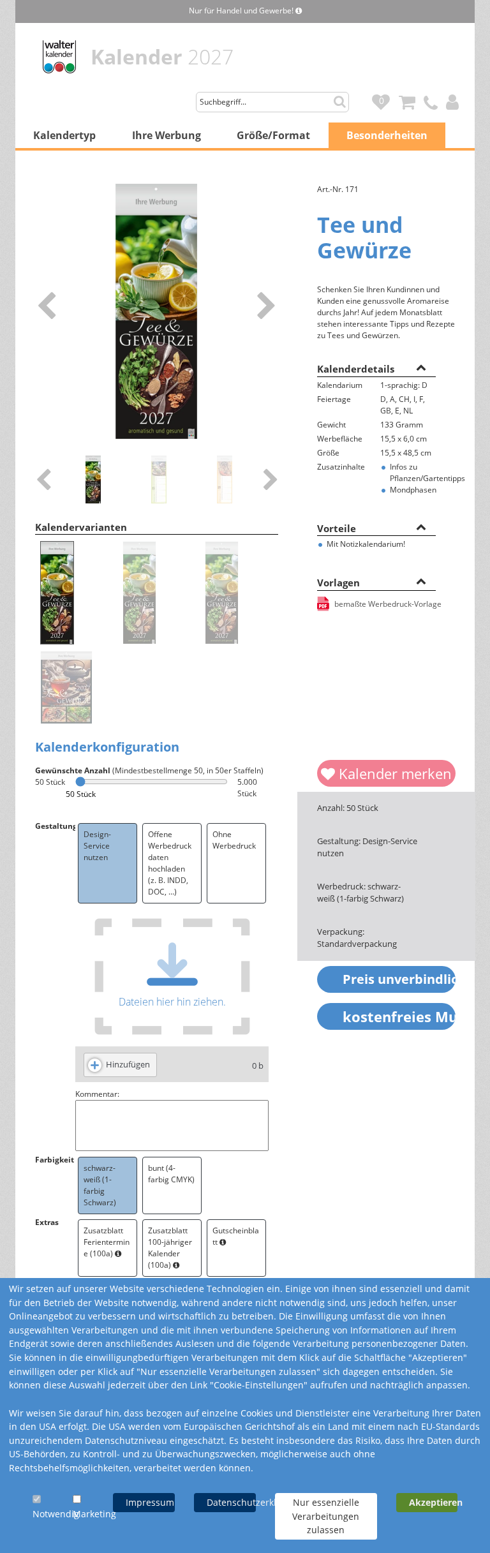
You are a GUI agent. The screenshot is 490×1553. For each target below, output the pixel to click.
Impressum (150, 1502)
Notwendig (56, 1514)
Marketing (94, 1514)
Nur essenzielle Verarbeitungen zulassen (325, 1516)
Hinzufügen (128, 1064)
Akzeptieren (433, 1502)
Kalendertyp (64, 135)
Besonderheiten (386, 135)
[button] (421, 367)
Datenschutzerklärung (231, 1502)
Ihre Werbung (166, 135)
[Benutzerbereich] (455, 98)
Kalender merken (393, 773)
